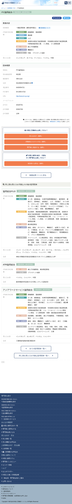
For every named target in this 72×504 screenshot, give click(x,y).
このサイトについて (8, 486)
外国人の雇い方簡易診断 (11, 475)
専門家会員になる (9, 432)
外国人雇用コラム (9, 458)
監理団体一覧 (11, 8)
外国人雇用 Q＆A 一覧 (10, 425)
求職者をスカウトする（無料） (36, 141)
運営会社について (8, 489)
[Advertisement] (36, 377)
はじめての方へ (8, 471)
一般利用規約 (6, 491)
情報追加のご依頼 (55, 121)
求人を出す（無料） (36, 136)
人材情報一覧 (7, 448)
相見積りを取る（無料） (36, 163)
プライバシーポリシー (9, 493)
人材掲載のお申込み (11, 452)
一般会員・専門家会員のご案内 (13, 478)
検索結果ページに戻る (37, 175)
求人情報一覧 (7, 439)
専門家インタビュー (9, 461)
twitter (4, 498)
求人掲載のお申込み (9, 442)
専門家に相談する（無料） (36, 147)
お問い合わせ (7, 481)
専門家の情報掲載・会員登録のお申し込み (15, 496)
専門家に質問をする (9, 429)
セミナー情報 (7, 465)
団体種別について (45, 28)
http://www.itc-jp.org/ (22, 96)
